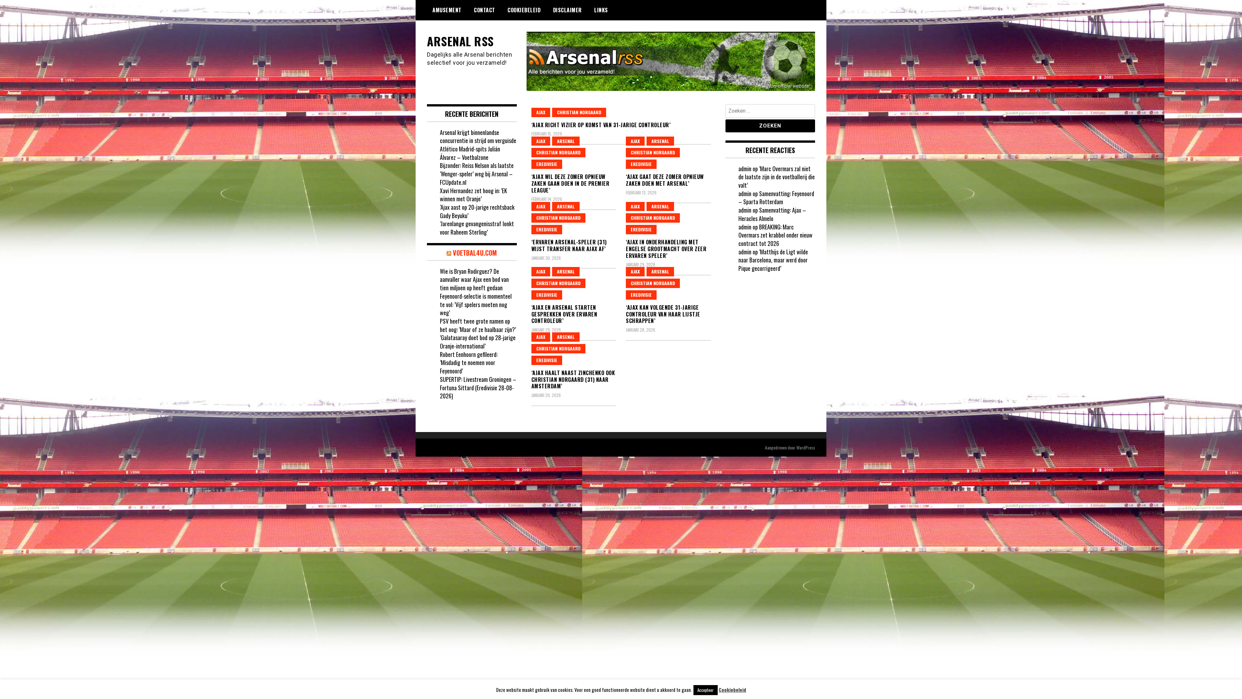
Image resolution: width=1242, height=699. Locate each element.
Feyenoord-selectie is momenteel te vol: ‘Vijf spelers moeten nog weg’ (476, 304)
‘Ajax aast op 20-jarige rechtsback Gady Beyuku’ (477, 211)
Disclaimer (567, 10)
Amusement (447, 10)
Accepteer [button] (705, 690)
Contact (484, 10)
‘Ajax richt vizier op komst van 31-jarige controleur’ (601, 125)
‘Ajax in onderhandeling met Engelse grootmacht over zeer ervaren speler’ (666, 249)
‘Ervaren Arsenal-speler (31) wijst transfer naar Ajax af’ (569, 245)
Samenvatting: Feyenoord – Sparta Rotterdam (776, 197)
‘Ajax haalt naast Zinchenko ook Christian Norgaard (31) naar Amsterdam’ (573, 379)
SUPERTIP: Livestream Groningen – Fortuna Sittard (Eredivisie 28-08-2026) (478, 387)
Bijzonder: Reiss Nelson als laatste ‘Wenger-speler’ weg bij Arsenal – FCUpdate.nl (477, 173)
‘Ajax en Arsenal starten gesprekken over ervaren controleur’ (564, 314)
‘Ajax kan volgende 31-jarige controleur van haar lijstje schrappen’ (663, 314)
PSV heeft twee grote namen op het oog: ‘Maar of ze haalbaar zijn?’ (478, 325)
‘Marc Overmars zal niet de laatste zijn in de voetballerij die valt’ (776, 176)
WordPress (805, 447)
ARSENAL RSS (460, 41)
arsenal (566, 141)
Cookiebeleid (523, 10)
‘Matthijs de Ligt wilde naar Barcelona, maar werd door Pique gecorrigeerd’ (773, 260)
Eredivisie (546, 164)
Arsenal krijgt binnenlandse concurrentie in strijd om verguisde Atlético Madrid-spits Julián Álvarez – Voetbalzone (478, 144)
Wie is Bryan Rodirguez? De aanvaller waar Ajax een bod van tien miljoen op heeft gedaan (474, 279)
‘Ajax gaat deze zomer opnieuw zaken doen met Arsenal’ (665, 180)
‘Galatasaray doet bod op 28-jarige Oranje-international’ (478, 341)
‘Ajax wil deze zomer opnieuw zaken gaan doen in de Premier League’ (570, 183)
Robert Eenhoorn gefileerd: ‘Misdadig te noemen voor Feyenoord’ (468, 362)
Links (601, 10)
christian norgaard (579, 112)
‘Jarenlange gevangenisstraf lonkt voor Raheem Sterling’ (477, 227)
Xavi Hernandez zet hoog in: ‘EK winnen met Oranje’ (473, 194)
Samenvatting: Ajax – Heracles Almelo (772, 214)
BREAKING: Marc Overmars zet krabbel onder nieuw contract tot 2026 (775, 235)
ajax (540, 112)
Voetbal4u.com (475, 253)
